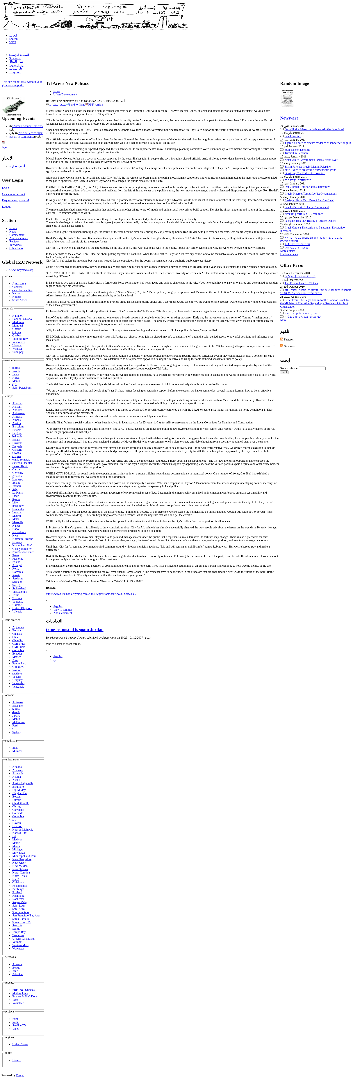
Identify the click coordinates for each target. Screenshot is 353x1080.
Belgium (17, 433)
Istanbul (17, 486)
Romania (17, 571)
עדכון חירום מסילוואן (296, 247)
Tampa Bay (19, 932)
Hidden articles (289, 254)
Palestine (17, 974)
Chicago (17, 806)
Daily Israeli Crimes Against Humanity (307, 186)
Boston (16, 796)
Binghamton (19, 793)
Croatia (16, 452)
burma (16, 367)
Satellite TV (19, 1025)
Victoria (17, 345)
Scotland (17, 581)
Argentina (18, 627)
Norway (17, 542)
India (15, 747)
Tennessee (18, 935)
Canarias (17, 286)
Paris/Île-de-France (23, 552)
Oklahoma (18, 882)
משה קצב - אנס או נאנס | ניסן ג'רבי (304, 213)
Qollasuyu (18, 666)
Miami (16, 846)
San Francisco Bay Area (26, 915)
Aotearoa (17, 702)
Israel (15, 970)
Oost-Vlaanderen (22, 548)
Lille (15, 502)
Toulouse (17, 601)
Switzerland (19, 588)
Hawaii (16, 823)
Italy (14, 489)
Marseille (17, 522)
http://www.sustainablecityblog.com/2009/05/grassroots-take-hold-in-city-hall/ (91, 593)
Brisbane (17, 705)
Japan (15, 374)
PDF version (95, 104)
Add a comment (62, 613)
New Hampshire (21, 859)
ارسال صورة (16, 65)
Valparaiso (18, 683)
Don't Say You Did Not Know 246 (305, 173)
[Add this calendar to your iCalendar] (3, 143)
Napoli (16, 528)
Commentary (16, 234)
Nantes (16, 525)
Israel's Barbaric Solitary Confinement (307, 207)
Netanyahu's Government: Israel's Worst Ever (311, 159)
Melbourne (18, 722)
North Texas (19, 875)
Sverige (16, 585)
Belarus (16, 429)
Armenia (17, 416)
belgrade (17, 436)
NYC (15, 879)
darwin (16, 712)
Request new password (15, 200)
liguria (16, 499)
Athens (16, 419)
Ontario (16, 328)
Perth (15, 725)
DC (14, 819)
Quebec (16, 335)
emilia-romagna (21, 459)
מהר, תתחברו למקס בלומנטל (301, 313)
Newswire (15, 58)
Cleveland (18, 809)
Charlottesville (20, 803)
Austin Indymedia (22, 783)
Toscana (17, 598)
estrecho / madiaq (22, 290)
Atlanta (16, 776)
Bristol (16, 439)
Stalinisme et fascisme (297, 149)
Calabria (17, 449)
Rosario (16, 670)
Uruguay (17, 680)
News (12, 231)
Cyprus (16, 456)
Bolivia (16, 630)
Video (15, 1028)
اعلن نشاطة (16, 68)
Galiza (16, 469)
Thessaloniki (19, 591)
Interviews (15, 244)
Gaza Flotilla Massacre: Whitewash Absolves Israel (314, 129)
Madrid (16, 515)
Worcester (18, 948)
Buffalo (16, 799)
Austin (16, 780)
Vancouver (18, 342)
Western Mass (20, 945)
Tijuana (16, 676)
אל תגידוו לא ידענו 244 (297, 244)
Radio (15, 1022)
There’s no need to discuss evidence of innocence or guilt (318, 142)
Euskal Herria (20, 466)
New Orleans (20, 869)
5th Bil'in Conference (21, 136)
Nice (15, 535)
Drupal (20, 1075)
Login (5, 187)
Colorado (17, 813)
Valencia (17, 611)
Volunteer (18, 1003)
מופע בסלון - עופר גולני (30, 133)
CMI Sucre (18, 646)
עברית (12, 42)
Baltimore (18, 786)
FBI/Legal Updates (23, 989)
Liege (15, 495)
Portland (17, 892)
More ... (284, 320)
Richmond (18, 895)
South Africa (19, 300)
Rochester (18, 898)
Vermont (17, 941)
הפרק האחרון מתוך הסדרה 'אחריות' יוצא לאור (310, 169)
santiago (17, 673)
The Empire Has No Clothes (301, 283)
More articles (287, 250)
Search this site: (289, 368)
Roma (15, 568)
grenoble (17, 476)
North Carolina (21, 872)
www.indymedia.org (21, 269)
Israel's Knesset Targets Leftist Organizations (311, 193)
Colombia (18, 650)
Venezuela (18, 686)
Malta (15, 519)
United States (20, 1044)
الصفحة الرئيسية (19, 54)
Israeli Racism (293, 136)
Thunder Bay (20, 338)
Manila (16, 381)
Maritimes (18, 322)
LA (14, 836)
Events (13, 228)
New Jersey (19, 862)
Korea (15, 377)
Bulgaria (17, 446)
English (13, 38)
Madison (17, 839)
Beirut (15, 967)
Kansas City (19, 832)
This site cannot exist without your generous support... (22, 83)
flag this (58, 606)
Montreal (17, 325)
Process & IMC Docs (24, 996)
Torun (15, 595)
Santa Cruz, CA (21, 922)
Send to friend (77, 104)
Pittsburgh (18, 889)
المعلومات (15, 72)
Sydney (16, 732)
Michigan (17, 849)
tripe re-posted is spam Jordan (75, 629)
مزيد (5, 146)
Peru (15, 660)
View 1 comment (63, 609)
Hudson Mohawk (22, 829)
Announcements (18, 238)
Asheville (17, 773)
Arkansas (17, 770)
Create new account (13, 194)
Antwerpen (18, 413)
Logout (6, 206)
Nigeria (16, 296)
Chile (15, 637)
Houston (17, 826)
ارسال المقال (17, 61)
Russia (16, 575)
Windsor (17, 348)
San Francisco (20, 912)
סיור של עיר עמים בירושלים (27, 126)
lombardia (18, 509)
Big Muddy (19, 789)
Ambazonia (19, 283)
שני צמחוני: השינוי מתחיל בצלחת (303, 316)
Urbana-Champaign (23, 938)
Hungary (17, 479)
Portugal (17, 565)
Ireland (16, 482)
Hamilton (17, 315)
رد (54, 659)
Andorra (17, 410)
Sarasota (17, 925)
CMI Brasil (18, 643)
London (17, 512)
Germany (17, 472)
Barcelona (18, 426)
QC (14, 384)
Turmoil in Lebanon (296, 153)
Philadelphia (19, 885)
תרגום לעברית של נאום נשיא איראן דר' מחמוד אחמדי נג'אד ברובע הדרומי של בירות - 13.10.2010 (315, 291)
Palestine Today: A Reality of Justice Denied (310, 220)
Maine (16, 842)
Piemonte (17, 558)
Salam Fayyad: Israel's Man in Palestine (308, 166)
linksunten (18, 505)
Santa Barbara (20, 918)
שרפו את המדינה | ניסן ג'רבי (300, 276)
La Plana (17, 492)
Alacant (16, 406)
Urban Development (65, 94)
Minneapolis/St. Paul (24, 856)
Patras (15, 555)
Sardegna (17, 578)
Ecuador (17, 653)
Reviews (14, 241)
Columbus (18, 816)
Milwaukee (18, 852)
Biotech (16, 1060)
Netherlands (19, 532)
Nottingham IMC (22, 545)
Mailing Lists (20, 993)
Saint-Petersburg (21, 387)
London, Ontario (22, 318)
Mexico (16, 656)
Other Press (16, 248)
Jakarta (16, 371)
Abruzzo (17, 403)
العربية (13, 35)
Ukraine (17, 604)
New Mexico (20, 865)
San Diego (18, 908)
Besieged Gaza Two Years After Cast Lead (309, 200)
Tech (15, 999)
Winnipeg (18, 352)
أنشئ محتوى (17, 166)
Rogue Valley (20, 902)
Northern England (22, 538)
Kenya (16, 293)
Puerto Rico (19, 663)
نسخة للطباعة (57, 104)
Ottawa (16, 332)
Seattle (16, 928)
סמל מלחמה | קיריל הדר (298, 180)
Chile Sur (17, 640)
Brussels (17, 443)
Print (15, 1018)
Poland (16, 561)
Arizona (17, 766)
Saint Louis (19, 905)
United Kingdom (22, 608)
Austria (16, 423)
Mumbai (17, 751)
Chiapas (17, 633)
